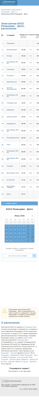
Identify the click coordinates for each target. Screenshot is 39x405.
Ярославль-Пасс (13, 173)
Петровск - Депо (7, 359)
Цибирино (10, 109)
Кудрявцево (11, 123)
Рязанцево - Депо (8, 12)
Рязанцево (28, 327)
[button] (19, 203)
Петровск (10, 75)
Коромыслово (12, 116)
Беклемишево (12, 49)
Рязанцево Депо (22, 340)
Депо (35, 327)
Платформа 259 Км (12, 130)
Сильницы (10, 69)
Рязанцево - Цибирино (9, 355)
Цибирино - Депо (27, 359)
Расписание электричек (10, 9)
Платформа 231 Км (12, 96)
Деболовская (12, 81)
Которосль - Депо (27, 361)
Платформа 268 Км (12, 159)
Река (8, 144)
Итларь (9, 56)
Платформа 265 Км (12, 151)
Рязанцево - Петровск (9, 353)
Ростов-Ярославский (12, 88)
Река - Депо (7, 361)
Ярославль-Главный (11, 187)
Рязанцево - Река (31, 355)
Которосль (11, 180)
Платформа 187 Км (12, 62)
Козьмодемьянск (13, 137)
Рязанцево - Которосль (17, 357)
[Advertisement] (19, 282)
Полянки (10, 166)
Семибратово (12, 103)
